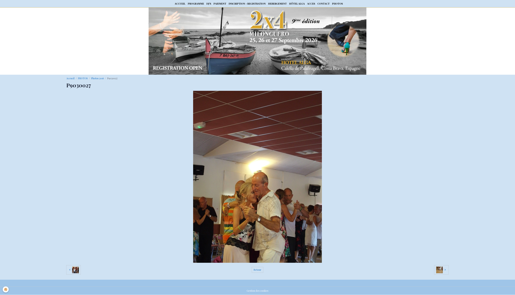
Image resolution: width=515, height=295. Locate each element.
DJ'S (208, 3)
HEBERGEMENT (277, 3)
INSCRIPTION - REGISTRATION (247, 3)
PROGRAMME (196, 3)
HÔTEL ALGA (297, 3)
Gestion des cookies (257, 290)
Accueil (70, 78)
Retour (257, 269)
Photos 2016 (97, 78)
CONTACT (323, 3)
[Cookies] (6, 289)
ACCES (311, 3)
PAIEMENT (220, 3)
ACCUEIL (180, 3)
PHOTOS (337, 3)
